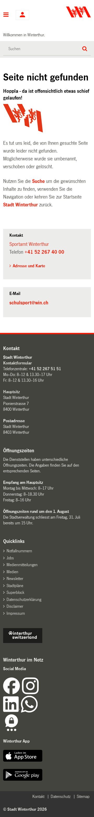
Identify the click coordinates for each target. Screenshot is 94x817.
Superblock (15, 592)
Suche (38, 181)
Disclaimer (15, 606)
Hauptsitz (11, 392)
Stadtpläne (15, 585)
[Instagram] (30, 693)
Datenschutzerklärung (24, 599)
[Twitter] (39, 693)
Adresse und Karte (29, 266)
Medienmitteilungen (22, 565)
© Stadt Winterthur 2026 (25, 809)
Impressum (16, 613)
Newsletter (15, 578)
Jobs (10, 558)
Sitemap (83, 796)
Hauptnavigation (6, 15)
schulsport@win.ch (28, 302)
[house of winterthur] (22, 641)
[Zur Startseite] (69, 12)
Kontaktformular (17, 363)
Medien (12, 572)
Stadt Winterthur (20, 204)
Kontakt (38, 796)
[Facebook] (12, 693)
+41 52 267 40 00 (44, 252)
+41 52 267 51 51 (45, 369)
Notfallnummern (19, 551)
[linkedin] (12, 711)
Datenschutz (60, 796)
